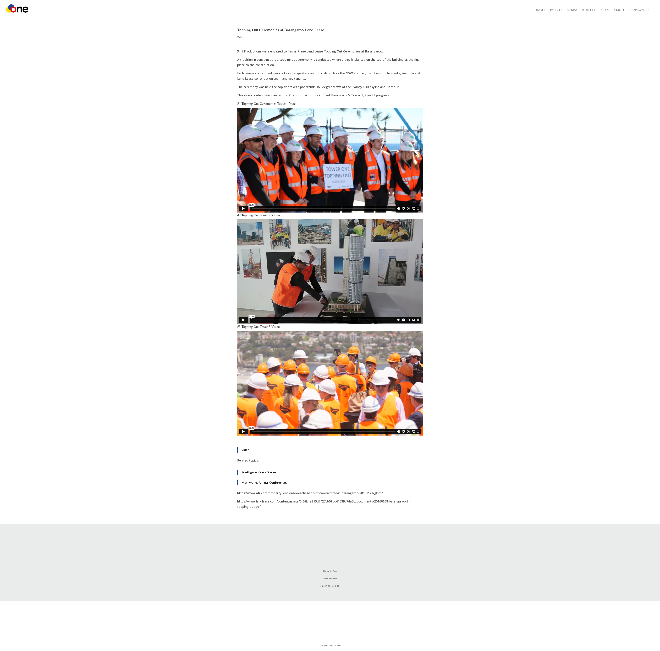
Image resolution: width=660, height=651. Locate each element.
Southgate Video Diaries (258, 472)
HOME (541, 10)
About (619, 10)
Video (572, 10)
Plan (605, 10)
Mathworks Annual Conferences (264, 482)
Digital (589, 10)
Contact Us (639, 10)
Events (556, 10)
